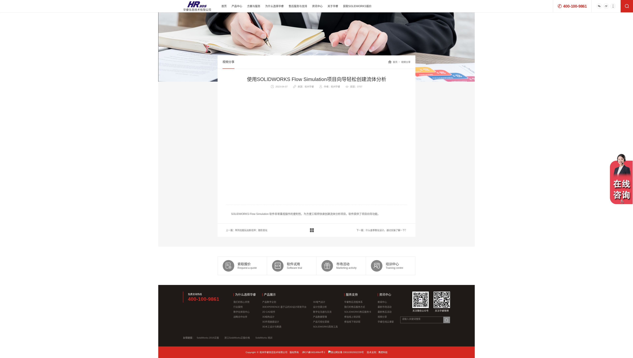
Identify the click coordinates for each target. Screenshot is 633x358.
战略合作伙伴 (240, 316)
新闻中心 (382, 302)
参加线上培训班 (352, 316)
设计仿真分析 (320, 307)
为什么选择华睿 (274, 6)
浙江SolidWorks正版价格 (237, 337)
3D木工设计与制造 (271, 326)
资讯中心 (317, 6)
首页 (224, 6)
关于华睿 (333, 6)
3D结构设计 (268, 316)
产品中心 (237, 6)
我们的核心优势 (241, 302)
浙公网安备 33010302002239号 (347, 352)
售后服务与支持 (298, 6)
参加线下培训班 (352, 321)
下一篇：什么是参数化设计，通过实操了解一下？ (381, 230)
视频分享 (405, 62)
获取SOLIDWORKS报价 (357, 6)
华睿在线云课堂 (386, 321)
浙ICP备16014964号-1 (313, 352)
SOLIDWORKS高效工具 (325, 326)
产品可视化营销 (321, 321)
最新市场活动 (385, 307)
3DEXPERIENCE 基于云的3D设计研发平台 (284, 307)
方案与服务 (253, 6)
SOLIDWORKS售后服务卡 (357, 312)
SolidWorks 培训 (263, 337)
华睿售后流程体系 (353, 302)
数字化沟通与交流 (322, 312)
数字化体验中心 (241, 312)
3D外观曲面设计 (270, 321)
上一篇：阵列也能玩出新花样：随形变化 (246, 230)
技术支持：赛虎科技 (377, 352)
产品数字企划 (269, 302)
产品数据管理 (320, 316)
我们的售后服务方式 (354, 307)
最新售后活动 (385, 312)
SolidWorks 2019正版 (208, 337)
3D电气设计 (319, 302)
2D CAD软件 (268, 312)
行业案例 (238, 307)
